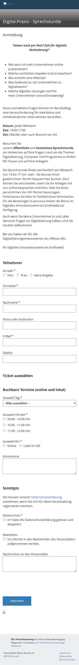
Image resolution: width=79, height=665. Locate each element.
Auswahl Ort (12, 441)
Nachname (11, 302)
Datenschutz (12, 515)
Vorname (10, 286)
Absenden (17, 600)
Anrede (9, 271)
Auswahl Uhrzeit (15, 415)
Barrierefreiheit (67, 659)
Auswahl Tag (12, 398)
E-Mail (8, 336)
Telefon (8, 353)
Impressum (65, 652)
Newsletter (10, 535)
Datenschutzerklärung (46, 497)
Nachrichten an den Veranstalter (25, 554)
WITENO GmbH (11, 656)
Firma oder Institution (18, 319)
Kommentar (11, 456)
